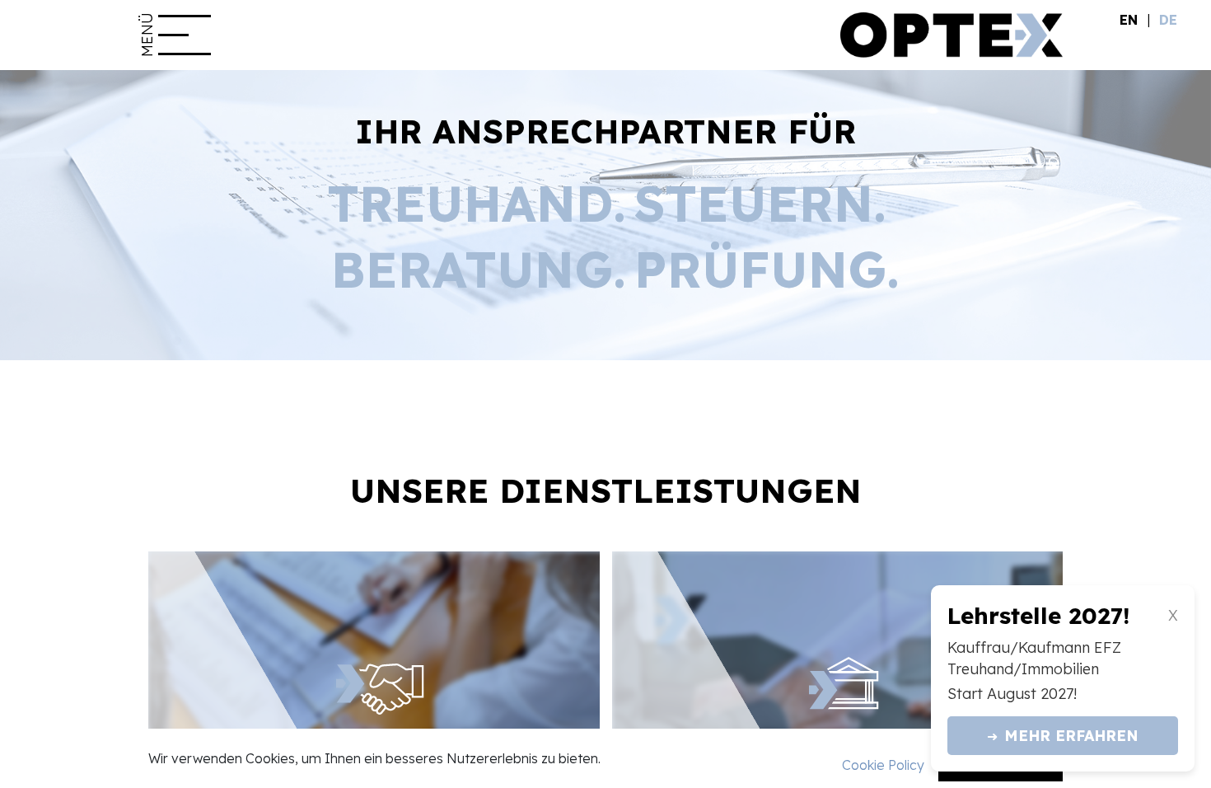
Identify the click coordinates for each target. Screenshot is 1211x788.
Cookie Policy (883, 765)
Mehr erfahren (1063, 735)
